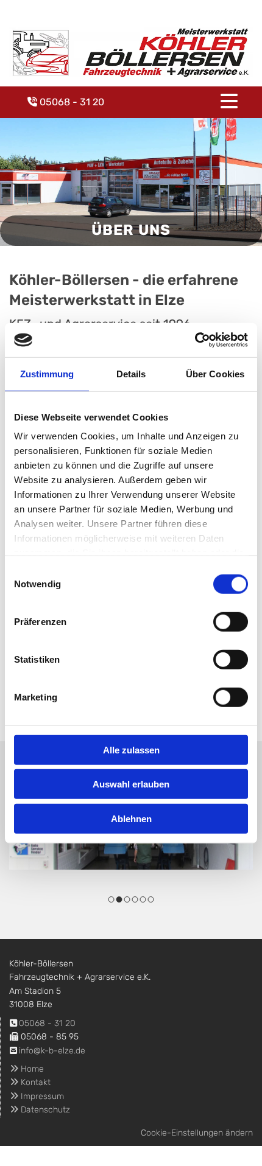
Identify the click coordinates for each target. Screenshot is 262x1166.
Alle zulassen (131, 749)
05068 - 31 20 (72, 102)
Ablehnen (131, 818)
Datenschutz (40, 1110)
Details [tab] (131, 373)
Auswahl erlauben (131, 784)
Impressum (37, 1096)
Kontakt (30, 1082)
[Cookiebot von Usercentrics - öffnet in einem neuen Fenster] (194, 340)
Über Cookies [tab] (215, 373)
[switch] (230, 621)
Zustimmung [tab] (47, 373)
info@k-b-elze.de (52, 1051)
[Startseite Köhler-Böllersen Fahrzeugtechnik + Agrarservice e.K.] (131, 52)
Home (27, 1069)
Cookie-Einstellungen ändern (197, 1133)
